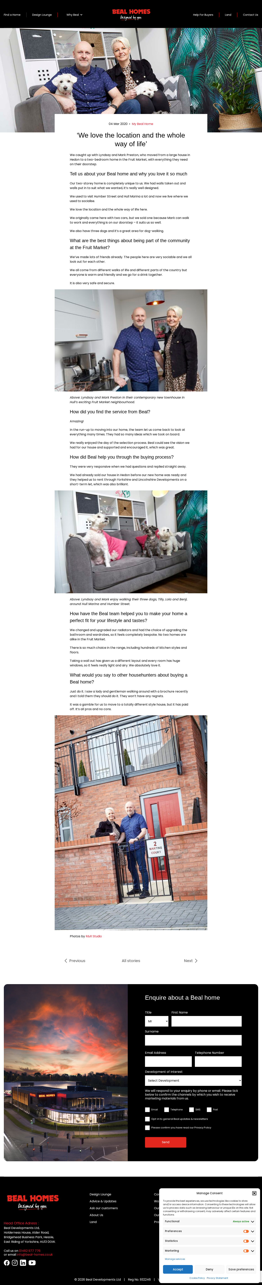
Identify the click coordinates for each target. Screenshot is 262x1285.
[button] (254, 1193)
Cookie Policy (197, 1278)
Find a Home (12, 15)
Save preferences (241, 1269)
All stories (131, 960)
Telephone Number (209, 1053)
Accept (178, 1269)
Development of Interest (164, 1072)
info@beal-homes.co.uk (35, 1254)
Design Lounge (42, 15)
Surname (152, 1031)
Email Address (155, 1053)
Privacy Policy (202, 1127)
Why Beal (73, 15)
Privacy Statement (217, 1278)
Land (228, 15)
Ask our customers (104, 1208)
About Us (96, 1215)
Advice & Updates (103, 1201)
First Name (179, 1012)
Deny (209, 1269)
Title (148, 1012)
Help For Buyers (203, 15)
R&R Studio (94, 936)
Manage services (175, 1259)
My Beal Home (142, 124)
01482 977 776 (29, 1251)
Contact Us (250, 15)
